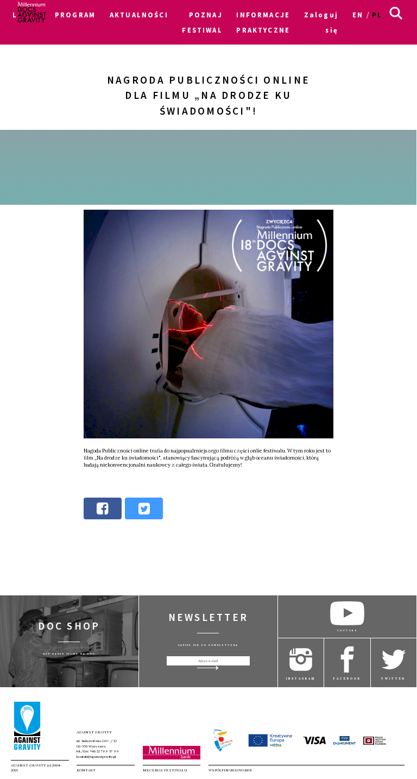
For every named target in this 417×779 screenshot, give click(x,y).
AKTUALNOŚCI (139, 14)
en (357, 14)
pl (377, 14)
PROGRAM (75, 14)
